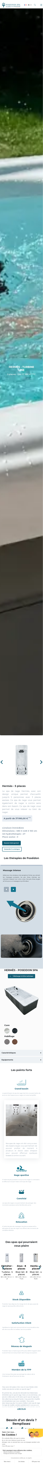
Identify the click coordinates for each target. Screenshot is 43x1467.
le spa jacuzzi (34, 1405)
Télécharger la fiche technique (23, 976)
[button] (21, 760)
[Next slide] (41, 762)
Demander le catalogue (12, 849)
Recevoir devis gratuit (11, 843)
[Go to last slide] (4, 1268)
